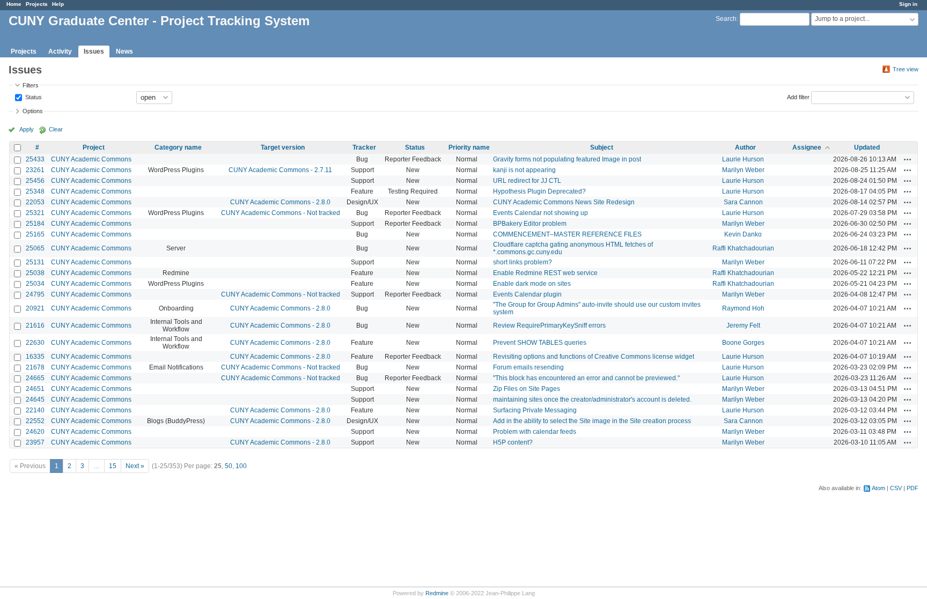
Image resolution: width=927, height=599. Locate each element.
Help (58, 4)
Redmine (436, 593)
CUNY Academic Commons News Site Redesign (564, 202)
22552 (35, 421)
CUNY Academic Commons (91, 159)
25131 (35, 262)
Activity (60, 51)
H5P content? (513, 442)
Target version (283, 147)
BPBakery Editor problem (529, 223)
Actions (907, 159)
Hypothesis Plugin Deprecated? (539, 191)
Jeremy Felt (743, 325)
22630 (35, 342)
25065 (35, 248)
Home (13, 4)
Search (726, 19)
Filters (31, 85)
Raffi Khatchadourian (743, 248)
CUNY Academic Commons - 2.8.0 (280, 202)
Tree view (905, 69)
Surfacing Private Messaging (535, 410)
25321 (35, 213)
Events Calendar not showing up (540, 213)
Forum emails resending (528, 367)
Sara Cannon (743, 202)
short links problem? (522, 262)
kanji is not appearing (524, 170)
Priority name (469, 147)
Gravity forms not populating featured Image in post (567, 159)
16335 (35, 356)
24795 (35, 294)
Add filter (798, 96)
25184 (35, 223)
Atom (878, 488)
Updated (867, 147)
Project (94, 147)
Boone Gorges (743, 342)
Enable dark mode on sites (532, 283)
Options (33, 111)
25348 (35, 191)
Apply (26, 129)
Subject (601, 147)
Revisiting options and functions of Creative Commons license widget (593, 356)
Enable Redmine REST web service (545, 273)
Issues (94, 51)
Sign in (908, 4)
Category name (178, 147)
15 (112, 466)
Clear (56, 129)
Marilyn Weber (743, 170)
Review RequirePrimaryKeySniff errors (549, 325)
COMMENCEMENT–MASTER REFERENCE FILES (567, 234)
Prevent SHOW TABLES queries (539, 342)
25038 (35, 273)
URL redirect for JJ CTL (527, 180)
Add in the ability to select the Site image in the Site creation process (592, 421)
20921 (35, 308)
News (124, 51)
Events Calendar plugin (527, 294)
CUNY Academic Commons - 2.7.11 (280, 170)
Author (745, 147)
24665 (35, 378)
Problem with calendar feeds (534, 431)
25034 (35, 283)
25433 (35, 159)
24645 (35, 399)
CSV (896, 488)
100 (241, 466)
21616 (35, 325)
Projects (37, 4)
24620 (35, 431)
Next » (135, 466)
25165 (35, 234)
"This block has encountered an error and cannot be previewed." (586, 378)
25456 (35, 180)
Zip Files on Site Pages (526, 389)
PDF (912, 488)
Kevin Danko (743, 234)
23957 (35, 442)
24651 (35, 389)
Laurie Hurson (743, 159)
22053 (35, 202)
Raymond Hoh (743, 308)
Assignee (806, 147)
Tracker (364, 147)
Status (33, 96)
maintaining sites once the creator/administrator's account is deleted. (592, 399)
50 (228, 466)
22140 (35, 410)
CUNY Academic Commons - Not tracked (280, 213)
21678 (35, 367)
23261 (35, 170)
